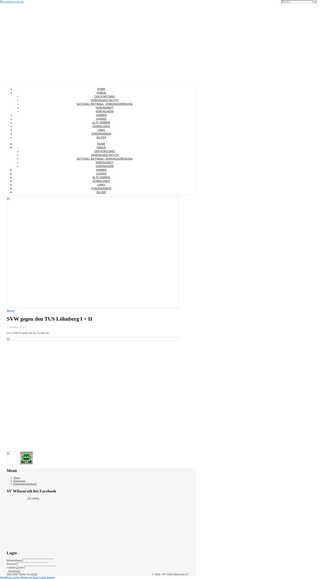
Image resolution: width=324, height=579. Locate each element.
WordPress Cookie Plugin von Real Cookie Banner (27, 577)
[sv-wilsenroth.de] (11, 2)
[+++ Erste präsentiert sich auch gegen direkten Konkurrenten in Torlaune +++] (13, 463)
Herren (101, 115)
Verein (101, 93)
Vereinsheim (105, 111)
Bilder (101, 137)
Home (101, 89)
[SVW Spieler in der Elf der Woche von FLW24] (26, 463)
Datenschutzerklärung (25, 483)
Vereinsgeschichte (104, 100)
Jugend (101, 119)
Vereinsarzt (105, 108)
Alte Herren (101, 122)
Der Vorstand (104, 96)
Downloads (101, 126)
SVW (34, 574)
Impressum (19, 480)
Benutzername (15, 560)
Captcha (11, 567)
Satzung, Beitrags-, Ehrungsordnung (105, 104)
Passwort (12, 563)
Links (101, 130)
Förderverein (101, 134)
